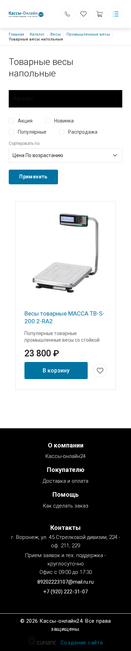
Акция (25, 121)
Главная (16, 34)
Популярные (32, 132)
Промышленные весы (88, 34)
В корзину (56, 370)
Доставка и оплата (65, 481)
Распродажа (82, 132)
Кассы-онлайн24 (65, 456)
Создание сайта (81, 642)
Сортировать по (24, 143)
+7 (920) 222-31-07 (65, 592)
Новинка (64, 121)
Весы (55, 34)
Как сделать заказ (65, 506)
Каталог (37, 34)
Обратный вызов (67, 14)
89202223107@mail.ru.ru (65, 582)
